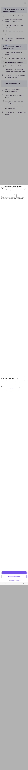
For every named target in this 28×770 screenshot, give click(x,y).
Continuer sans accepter (14, 580)
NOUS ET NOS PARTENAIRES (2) (9, 378)
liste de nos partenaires (14, 388)
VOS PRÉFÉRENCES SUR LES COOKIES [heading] (11, 186)
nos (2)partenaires (8, 379)
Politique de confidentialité (6, 583)
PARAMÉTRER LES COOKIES (14, 576)
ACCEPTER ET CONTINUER (14, 572)
